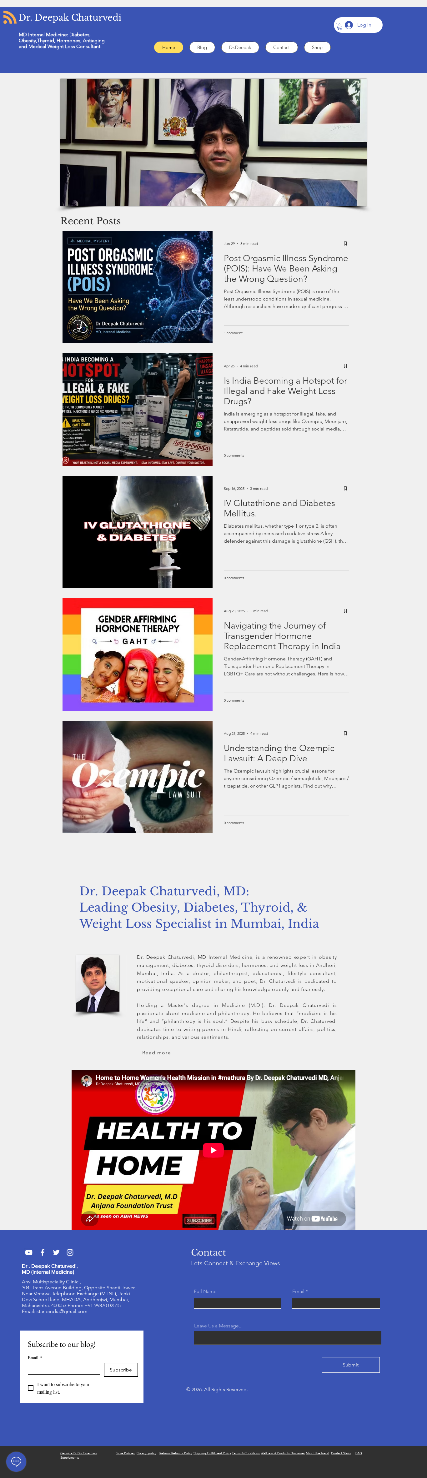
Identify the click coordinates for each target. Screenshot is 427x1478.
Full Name (205, 1291)
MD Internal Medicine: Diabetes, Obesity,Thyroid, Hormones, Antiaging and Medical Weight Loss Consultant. (62, 40)
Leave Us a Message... (218, 1325)
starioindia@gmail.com (62, 1311)
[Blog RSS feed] (10, 17)
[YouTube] (28, 1252)
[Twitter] (56, 1252)
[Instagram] (70, 1252)
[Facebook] (42, 1252)
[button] (340, 26)
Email (35, 1357)
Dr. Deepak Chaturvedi (70, 17)
